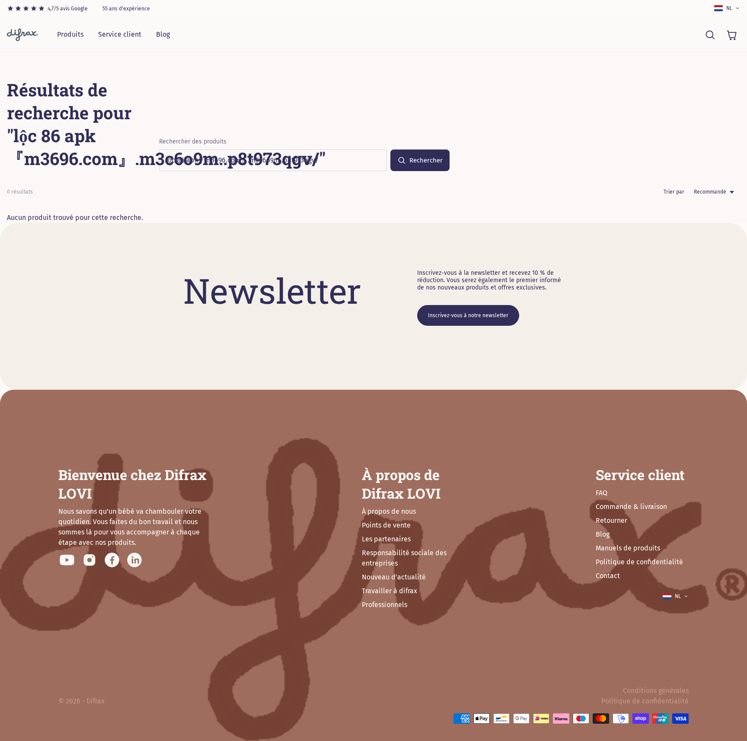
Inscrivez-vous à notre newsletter (468, 315)
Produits (70, 34)
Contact (608, 576)
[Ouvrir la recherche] (709, 34)
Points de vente (386, 525)
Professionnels (384, 605)
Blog (163, 34)
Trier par (674, 192)
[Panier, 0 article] (731, 34)
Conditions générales (656, 691)
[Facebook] (112, 560)
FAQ (601, 493)
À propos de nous (389, 511)
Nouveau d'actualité (394, 577)
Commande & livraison (631, 506)
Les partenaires (386, 539)
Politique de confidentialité (639, 562)
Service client (119, 34)
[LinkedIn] (134, 560)
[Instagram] (89, 560)
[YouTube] (67, 560)
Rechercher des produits (193, 141)
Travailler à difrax (389, 591)
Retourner (611, 520)
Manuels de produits (628, 548)
